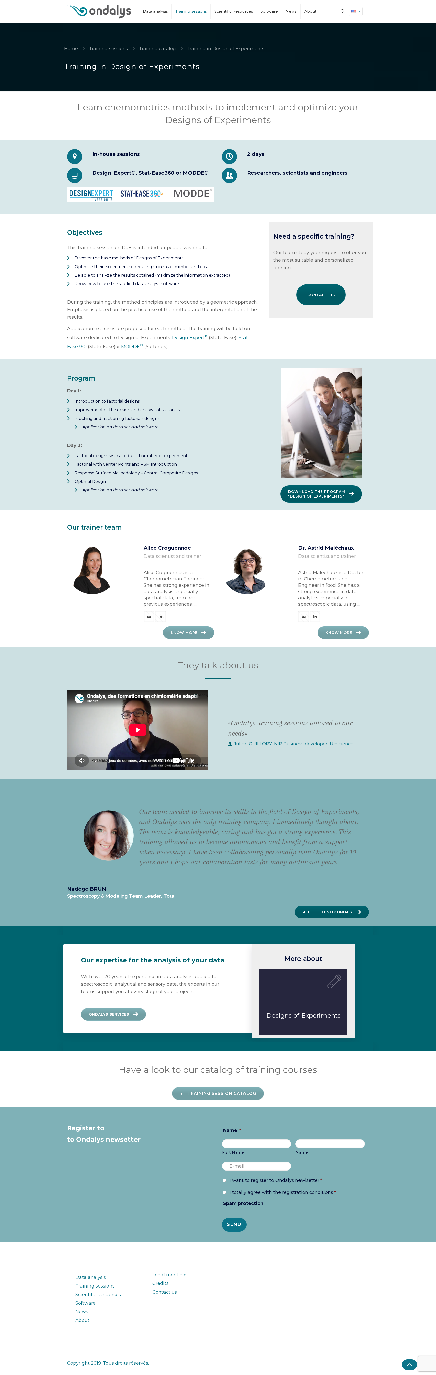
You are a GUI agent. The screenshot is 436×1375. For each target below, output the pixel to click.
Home (71, 48)
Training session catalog (221, 1093)
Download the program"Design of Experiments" (316, 494)
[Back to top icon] (409, 1364)
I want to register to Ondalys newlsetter (276, 1180)
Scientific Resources (98, 1294)
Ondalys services (109, 1014)
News (81, 1311)
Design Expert (190, 337)
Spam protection (243, 1203)
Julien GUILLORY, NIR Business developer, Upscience (293, 744)
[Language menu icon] (356, 11)
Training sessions (108, 48)
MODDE (132, 346)
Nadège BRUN (86, 889)
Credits (160, 1283)
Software (85, 1303)
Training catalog (157, 48)
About (82, 1320)
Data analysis (90, 1277)
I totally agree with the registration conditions (283, 1192)
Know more (184, 632)
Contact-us (321, 294)
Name (232, 1130)
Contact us (164, 1292)
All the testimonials (327, 912)
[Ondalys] (99, 11)
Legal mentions (170, 1275)
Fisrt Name (233, 1152)
